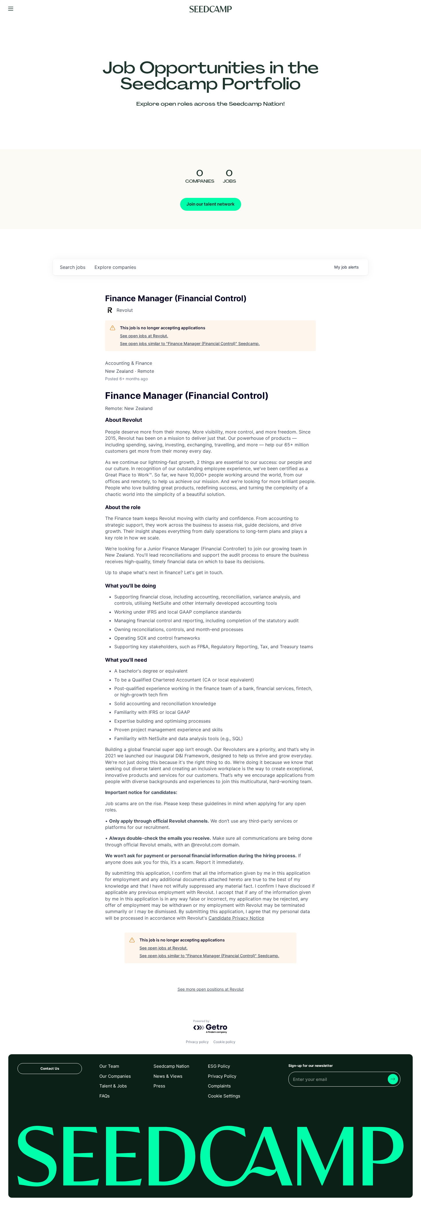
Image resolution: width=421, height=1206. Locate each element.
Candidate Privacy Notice (236, 918)
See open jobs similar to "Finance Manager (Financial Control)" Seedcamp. (190, 343)
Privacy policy (197, 1042)
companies (115, 267)
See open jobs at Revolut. (144, 335)
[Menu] (10, 9)
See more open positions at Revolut (211, 989)
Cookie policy (224, 1042)
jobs (72, 267)
